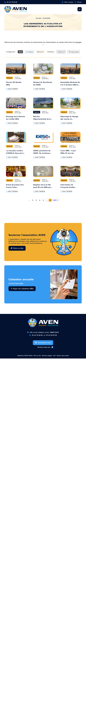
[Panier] (75, 2)
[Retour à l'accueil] (15, 9)
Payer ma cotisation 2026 (23, 289)
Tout (20, 52)
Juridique (29, 52)
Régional (61, 52)
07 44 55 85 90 (51, 335)
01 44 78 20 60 (12, 2)
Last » (55, 200)
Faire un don (18, 248)
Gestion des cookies (63, 355)
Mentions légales (47, 355)
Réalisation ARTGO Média (25, 355)
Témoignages (73, 52)
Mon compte (68, 2)
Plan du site (37, 355)
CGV (54, 355)
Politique (50, 52)
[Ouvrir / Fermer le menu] (80, 9)
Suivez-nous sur (43, 347)
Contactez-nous (44, 343)
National (40, 52)
